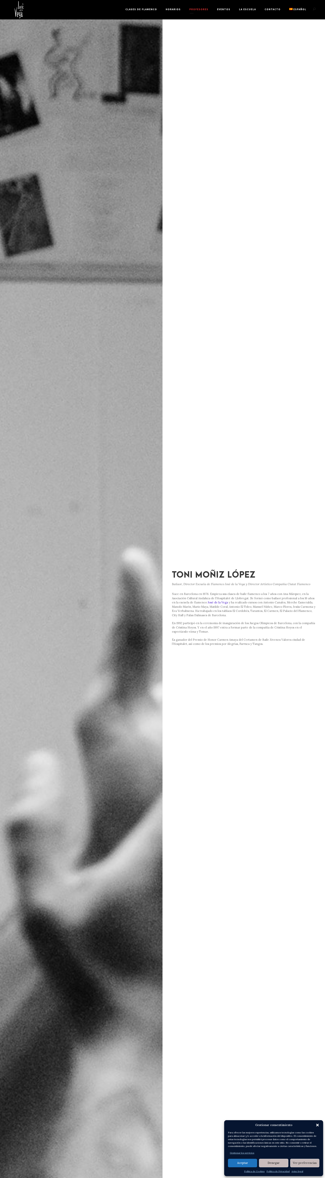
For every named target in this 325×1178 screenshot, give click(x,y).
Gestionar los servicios (242, 1152)
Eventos (223, 9)
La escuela (247, 9)
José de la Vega (218, 602)
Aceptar (242, 1163)
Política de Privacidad (278, 1171)
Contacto (273, 9)
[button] (317, 1125)
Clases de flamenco (141, 9)
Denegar (274, 1163)
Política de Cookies (254, 1171)
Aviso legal (297, 1171)
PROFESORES (198, 9)
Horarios (173, 9)
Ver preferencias (305, 1163)
